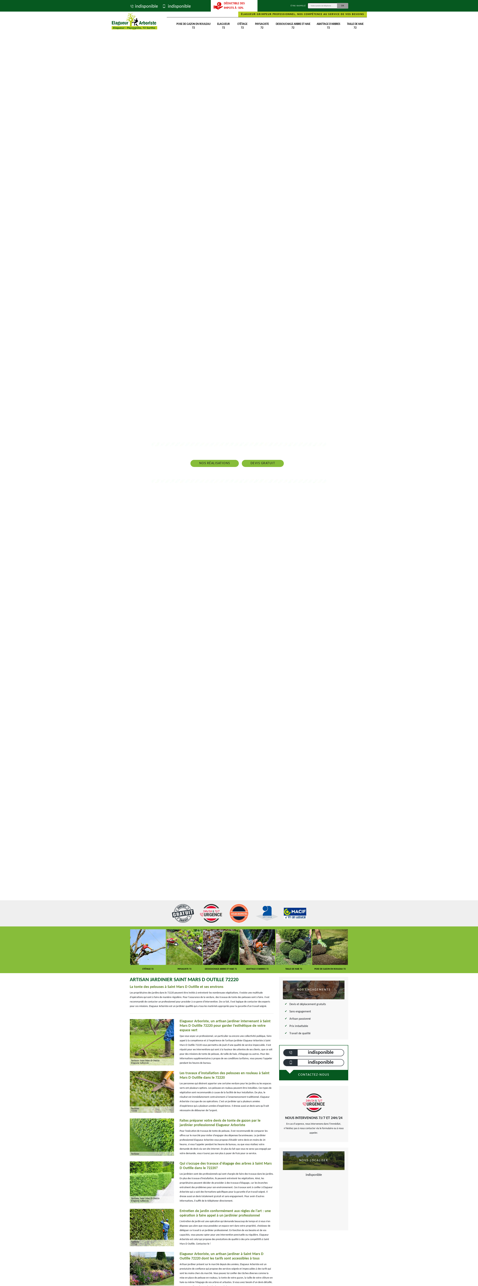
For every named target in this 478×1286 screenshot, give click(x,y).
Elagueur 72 (223, 26)
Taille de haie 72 (355, 26)
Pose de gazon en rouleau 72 (193, 26)
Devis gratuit (263, 463)
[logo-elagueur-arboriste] (134, 21)
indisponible (146, 6)
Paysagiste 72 (262, 26)
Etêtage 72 (242, 26)
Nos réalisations (214, 463)
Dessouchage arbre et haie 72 (293, 26)
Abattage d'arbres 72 (328, 26)
